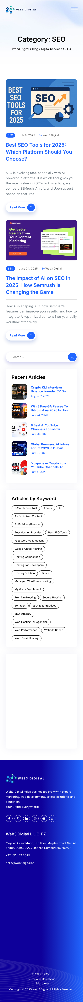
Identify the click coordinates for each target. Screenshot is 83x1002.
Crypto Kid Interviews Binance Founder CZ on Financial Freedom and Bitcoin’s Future (48, 389)
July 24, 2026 (39, 415)
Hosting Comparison (27, 557)
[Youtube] (44, 818)
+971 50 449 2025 (18, 855)
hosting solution (25, 573)
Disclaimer (42, 983)
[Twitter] (17, 818)
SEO (10, 135)
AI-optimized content (28, 516)
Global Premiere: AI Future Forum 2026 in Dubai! (50, 446)
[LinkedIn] (26, 818)
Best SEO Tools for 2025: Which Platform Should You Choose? (39, 152)
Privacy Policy (40, 973)
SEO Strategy (23, 613)
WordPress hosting (26, 638)
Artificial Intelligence (27, 524)
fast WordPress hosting (29, 540)
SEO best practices (44, 605)
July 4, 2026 (39, 472)
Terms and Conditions (41, 979)
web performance (26, 630)
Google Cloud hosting (28, 548)
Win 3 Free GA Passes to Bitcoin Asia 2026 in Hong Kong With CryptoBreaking (50, 408)
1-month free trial (26, 508)
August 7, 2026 (40, 396)
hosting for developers (29, 565)
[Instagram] (35, 818)
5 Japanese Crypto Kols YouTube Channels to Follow (48, 465)
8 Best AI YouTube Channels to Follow (45, 427)
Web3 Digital (51, 135)
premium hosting (25, 597)
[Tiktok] (52, 818)
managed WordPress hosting (33, 581)
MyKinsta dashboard (28, 589)
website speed (53, 630)
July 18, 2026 (39, 453)
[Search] (72, 357)
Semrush (20, 605)
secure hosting (52, 597)
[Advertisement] (41, 701)
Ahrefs (48, 508)
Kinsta (45, 573)
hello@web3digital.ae (20, 863)
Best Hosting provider (28, 532)
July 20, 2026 (39, 434)
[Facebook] (9, 818)
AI (60, 508)
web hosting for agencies (31, 622)
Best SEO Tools (57, 532)
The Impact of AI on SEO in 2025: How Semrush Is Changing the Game (38, 285)
